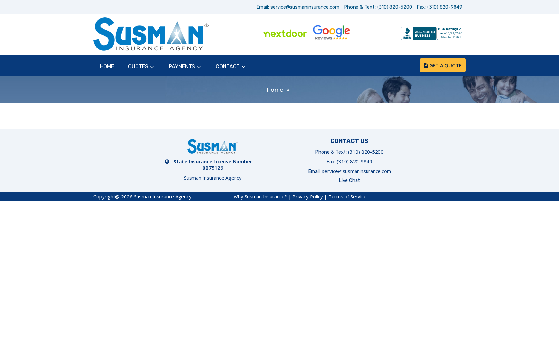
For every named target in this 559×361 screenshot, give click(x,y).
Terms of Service (347, 196)
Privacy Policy (307, 196)
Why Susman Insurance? (260, 196)
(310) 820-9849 (444, 7)
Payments (182, 66)
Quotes (138, 66)
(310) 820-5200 (394, 7)
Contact (228, 66)
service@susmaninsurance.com (304, 7)
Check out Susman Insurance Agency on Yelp (378, 34)
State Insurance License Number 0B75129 (212, 164)
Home (107, 66)
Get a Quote (445, 65)
